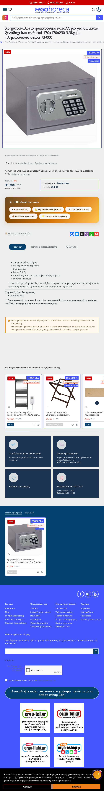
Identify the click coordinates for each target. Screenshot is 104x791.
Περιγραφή (17, 247)
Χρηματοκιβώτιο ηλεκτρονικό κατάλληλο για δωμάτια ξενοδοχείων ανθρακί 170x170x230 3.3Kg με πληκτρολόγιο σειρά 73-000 (24, 561)
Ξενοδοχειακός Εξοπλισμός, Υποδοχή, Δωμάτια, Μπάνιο (28, 42)
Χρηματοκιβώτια (61, 42)
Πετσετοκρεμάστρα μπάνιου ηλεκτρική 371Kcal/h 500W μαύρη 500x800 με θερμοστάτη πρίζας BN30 (22, 413)
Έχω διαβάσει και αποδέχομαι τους (32, 680)
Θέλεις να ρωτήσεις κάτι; (19, 233)
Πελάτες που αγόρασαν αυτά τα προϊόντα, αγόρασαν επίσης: (32, 367)
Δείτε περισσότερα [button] (21, 174)
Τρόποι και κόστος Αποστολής (44, 247)
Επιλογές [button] (27, 787)
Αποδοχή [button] (76, 787)
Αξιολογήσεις (71, 247)
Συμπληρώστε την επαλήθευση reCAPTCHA (14, 668)
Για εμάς (9, 604)
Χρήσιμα (85, 604)
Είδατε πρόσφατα (13, 512)
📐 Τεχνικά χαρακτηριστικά (48, 209)
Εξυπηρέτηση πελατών (66, 604)
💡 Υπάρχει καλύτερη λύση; (54, 216)
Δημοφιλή (29, 512)
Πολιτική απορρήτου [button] (61, 780)
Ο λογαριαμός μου (38, 604)
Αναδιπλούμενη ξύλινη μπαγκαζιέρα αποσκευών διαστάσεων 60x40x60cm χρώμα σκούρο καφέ (61, 413)
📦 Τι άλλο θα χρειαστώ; (23, 216)
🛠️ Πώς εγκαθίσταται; (78, 209)
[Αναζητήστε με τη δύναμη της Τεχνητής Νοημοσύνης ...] (99, 17)
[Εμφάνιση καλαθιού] (99, 9)
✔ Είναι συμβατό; (20, 209)
